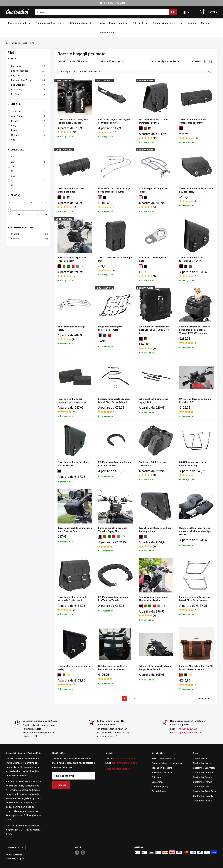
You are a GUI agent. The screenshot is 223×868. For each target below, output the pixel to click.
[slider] (9, 210)
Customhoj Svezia (202, 763)
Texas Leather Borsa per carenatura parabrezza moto (71, 401)
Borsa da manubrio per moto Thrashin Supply (71, 259)
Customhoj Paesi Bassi (204, 791)
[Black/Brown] (145, 338)
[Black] (140, 128)
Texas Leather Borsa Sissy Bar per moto (115, 259)
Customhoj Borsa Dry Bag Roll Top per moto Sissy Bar (72, 121)
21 (146, 698)
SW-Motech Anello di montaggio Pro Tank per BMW (114, 464)
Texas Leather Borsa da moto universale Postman (153, 121)
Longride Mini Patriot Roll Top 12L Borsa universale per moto (196, 668)
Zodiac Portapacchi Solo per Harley (71, 328)
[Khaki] (68, 674)
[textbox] (17, 202)
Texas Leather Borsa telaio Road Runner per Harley (155, 530)
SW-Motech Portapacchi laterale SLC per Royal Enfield (155, 668)
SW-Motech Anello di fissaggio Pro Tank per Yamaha (113, 599)
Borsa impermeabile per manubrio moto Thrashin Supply (74, 530)
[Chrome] (140, 197)
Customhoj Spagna (202, 777)
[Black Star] (68, 471)
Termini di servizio (160, 791)
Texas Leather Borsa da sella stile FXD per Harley (196, 190)
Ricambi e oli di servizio (48, 23)
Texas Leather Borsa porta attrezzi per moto (70, 190)
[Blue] (104, 335)
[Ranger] (64, 197)
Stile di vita (138, 23)
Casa (8, 43)
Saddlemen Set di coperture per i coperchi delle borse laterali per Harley (195, 531)
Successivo (203, 698)
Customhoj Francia (202, 782)
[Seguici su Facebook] (77, 852)
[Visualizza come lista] (210, 61)
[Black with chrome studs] (195, 266)
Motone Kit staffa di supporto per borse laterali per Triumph (114, 190)
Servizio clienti (107, 32)
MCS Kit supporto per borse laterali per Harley (193, 464)
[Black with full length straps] (185, 266)
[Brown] (145, 128)
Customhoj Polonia (202, 800)
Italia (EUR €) (13, 847)
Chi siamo (157, 777)
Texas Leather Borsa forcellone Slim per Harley (73, 464)
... (140, 698)
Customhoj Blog (160, 786)
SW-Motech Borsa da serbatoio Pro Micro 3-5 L (195, 401)
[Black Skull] (64, 471)
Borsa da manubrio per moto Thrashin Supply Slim (153, 599)
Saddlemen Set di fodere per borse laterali (153, 464)
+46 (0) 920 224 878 (188, 728)
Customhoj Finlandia (203, 796)
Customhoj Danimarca (204, 768)
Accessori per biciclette (166, 23)
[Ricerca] (173, 12)
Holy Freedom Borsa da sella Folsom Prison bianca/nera (112, 668)
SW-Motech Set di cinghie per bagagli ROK (153, 401)
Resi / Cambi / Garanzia (163, 758)
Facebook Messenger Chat (118, 768)
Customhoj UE (200, 758)
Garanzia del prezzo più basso (167, 763)
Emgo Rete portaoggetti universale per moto (110, 328)
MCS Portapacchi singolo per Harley (153, 190)
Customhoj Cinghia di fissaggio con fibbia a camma (114, 121)
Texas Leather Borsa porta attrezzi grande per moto (192, 121)
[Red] (73, 266)
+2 (164, 606)
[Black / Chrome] (149, 128)
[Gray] (77, 266)
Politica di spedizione (162, 772)
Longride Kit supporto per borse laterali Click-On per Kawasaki (195, 599)
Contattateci (158, 782)
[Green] (68, 266)
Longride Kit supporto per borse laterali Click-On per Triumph (114, 401)
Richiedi (61, 785)
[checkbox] (28, 66)
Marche (205, 23)
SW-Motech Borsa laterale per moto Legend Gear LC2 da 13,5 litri (154, 329)
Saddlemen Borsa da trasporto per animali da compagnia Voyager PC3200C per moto (195, 329)
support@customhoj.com (189, 732)
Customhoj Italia (201, 786)
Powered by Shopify (15, 858)
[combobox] (102, 12)
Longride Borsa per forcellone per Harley (74, 668)
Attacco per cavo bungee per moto (153, 259)
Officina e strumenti (80, 23)
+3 (83, 266)
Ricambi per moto (17, 23)
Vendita (192, 23)
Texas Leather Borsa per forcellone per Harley (191, 259)
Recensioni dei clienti (162, 768)
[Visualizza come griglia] (205, 61)
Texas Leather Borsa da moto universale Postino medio (72, 599)
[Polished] (100, 197)
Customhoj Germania (203, 772)
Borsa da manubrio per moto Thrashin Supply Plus (112, 530)
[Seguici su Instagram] (83, 852)
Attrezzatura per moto (112, 23)
